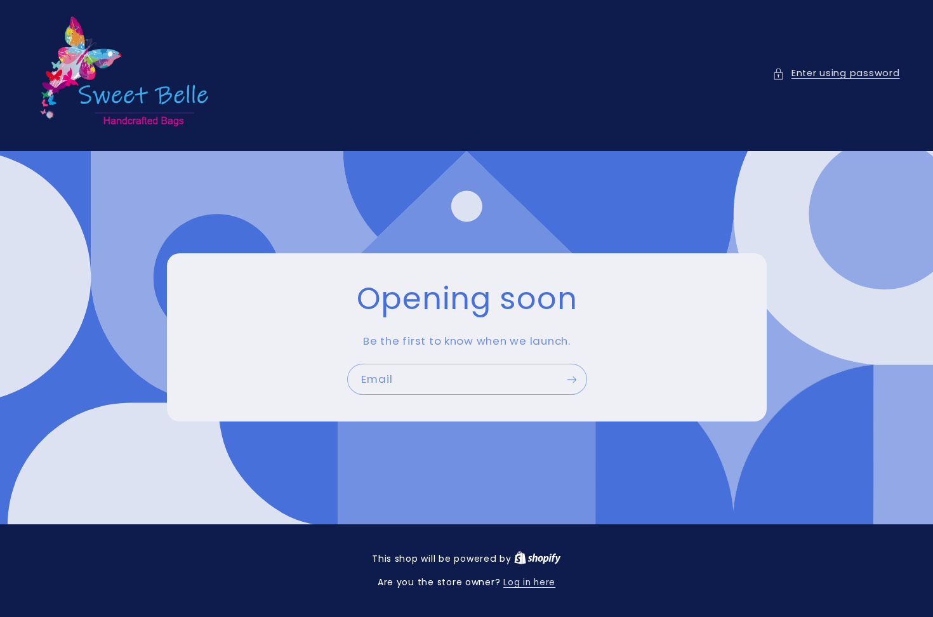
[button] (835, 73)
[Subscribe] (571, 379)
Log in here (529, 582)
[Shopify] (537, 559)
